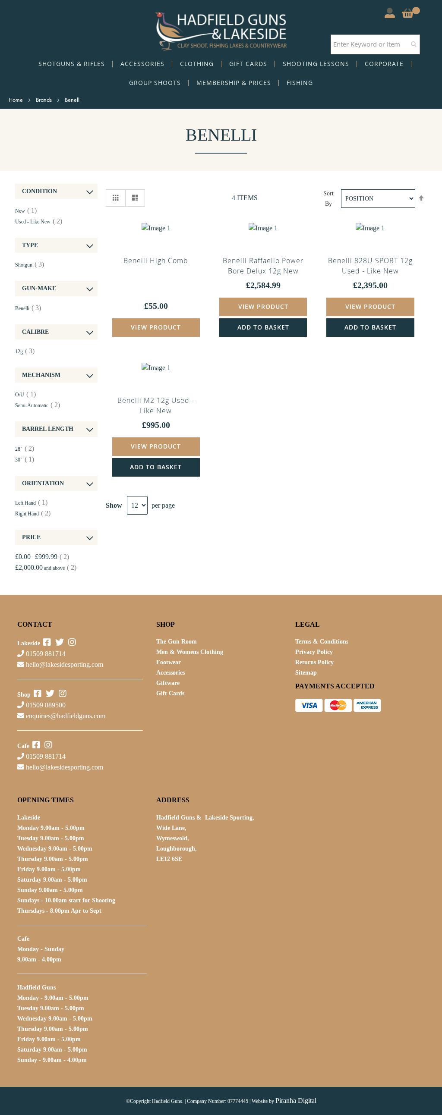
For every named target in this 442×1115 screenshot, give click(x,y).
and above (45, 568)
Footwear (168, 662)
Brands (44, 100)
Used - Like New (38, 222)
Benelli (28, 308)
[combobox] (375, 44)
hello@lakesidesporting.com (64, 664)
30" (24, 460)
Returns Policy (314, 662)
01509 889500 (45, 705)
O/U (25, 395)
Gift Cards (170, 693)
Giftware (168, 683)
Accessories (170, 672)
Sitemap (306, 672)
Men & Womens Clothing (189, 652)
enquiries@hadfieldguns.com (65, 715)
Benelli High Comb (155, 260)
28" (24, 449)
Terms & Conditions (321, 641)
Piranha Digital (295, 1100)
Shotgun (29, 265)
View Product (156, 327)
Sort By (328, 198)
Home (16, 100)
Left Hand (31, 503)
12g (25, 352)
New (26, 211)
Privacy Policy (314, 652)
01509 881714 (45, 653)
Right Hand (33, 514)
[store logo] (221, 29)
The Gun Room (176, 641)
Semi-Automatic (37, 405)
